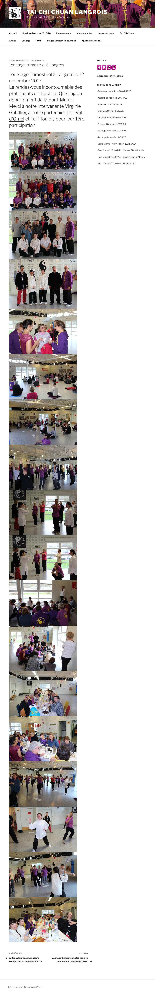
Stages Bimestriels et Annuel (61, 40)
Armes (12, 40)
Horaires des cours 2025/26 (36, 33)
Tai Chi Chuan (127, 33)
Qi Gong (26, 40)
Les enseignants (106, 33)
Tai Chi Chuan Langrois (67, 12)
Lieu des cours (63, 33)
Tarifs (38, 40)
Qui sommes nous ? (91, 40)
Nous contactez (84, 33)
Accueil (13, 33)
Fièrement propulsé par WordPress (25, 987)
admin (40, 60)
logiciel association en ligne (110, 75)
